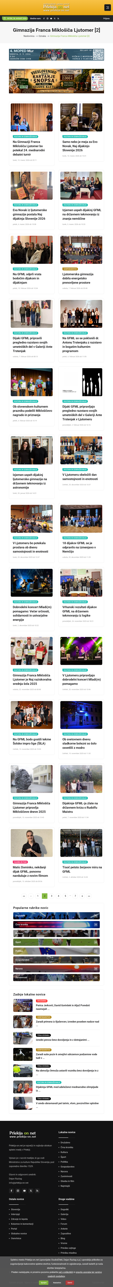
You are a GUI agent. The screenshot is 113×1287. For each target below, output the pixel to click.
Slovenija (15, 1209)
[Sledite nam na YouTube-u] (51, 18)
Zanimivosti (66, 1176)
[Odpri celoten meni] (107, 7)
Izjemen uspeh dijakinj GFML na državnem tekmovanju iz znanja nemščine (81, 214)
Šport (63, 1157)
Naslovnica (29, 36)
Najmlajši (65, 1186)
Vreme (64, 1243)
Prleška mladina (69, 1253)
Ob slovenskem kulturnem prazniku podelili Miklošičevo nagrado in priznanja (32, 411)
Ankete (64, 1228)
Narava (64, 1171)
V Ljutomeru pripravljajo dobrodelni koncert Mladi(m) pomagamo (81, 680)
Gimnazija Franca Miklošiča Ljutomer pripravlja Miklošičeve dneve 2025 (31, 808)
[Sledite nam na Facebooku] (44, 18)
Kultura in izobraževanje (25, 137)
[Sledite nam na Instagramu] (48, 18)
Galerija (64, 1214)
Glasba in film (20, 862)
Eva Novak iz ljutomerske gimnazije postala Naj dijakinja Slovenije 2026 (30, 214)
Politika (64, 1162)
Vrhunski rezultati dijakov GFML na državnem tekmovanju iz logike (79, 611)
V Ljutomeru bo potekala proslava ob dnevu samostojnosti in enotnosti (30, 547)
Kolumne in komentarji (22, 1224)
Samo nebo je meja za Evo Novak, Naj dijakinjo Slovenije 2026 (79, 146)
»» (89, 896)
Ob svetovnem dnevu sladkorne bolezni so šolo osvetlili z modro (79, 744)
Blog (63, 1238)
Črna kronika (67, 1147)
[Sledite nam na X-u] (55, 18)
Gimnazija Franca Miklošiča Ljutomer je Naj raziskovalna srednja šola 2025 (32, 680)
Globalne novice (19, 1233)
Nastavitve (57, 1283)
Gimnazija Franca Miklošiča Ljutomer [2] (69, 36)
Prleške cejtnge (68, 1248)
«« (24, 896)
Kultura (64, 1152)
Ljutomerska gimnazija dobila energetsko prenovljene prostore (77, 278)
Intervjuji (15, 1214)
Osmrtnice (16, 1238)
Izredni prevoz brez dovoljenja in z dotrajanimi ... (62, 1039)
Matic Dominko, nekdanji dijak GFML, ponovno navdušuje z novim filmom (30, 872)
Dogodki (65, 1209)
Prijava (106, 18)
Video (63, 1219)
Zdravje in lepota (19, 1219)
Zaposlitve (66, 1233)
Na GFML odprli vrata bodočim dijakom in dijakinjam (27, 278)
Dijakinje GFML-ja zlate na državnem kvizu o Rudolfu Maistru (80, 808)
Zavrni (70, 1283)
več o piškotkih (66, 1272)
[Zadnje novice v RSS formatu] (58, 18)
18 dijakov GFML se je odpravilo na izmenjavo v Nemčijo (79, 547)
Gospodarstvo (70, 269)
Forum (64, 1224)
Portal (14, 1228)
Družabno (65, 1142)
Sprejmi (43, 1283)
